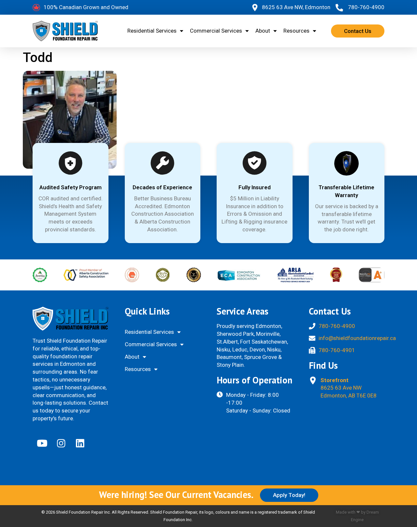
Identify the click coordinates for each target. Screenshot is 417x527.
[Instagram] (60, 443)
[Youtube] (42, 443)
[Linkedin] (79, 443)
